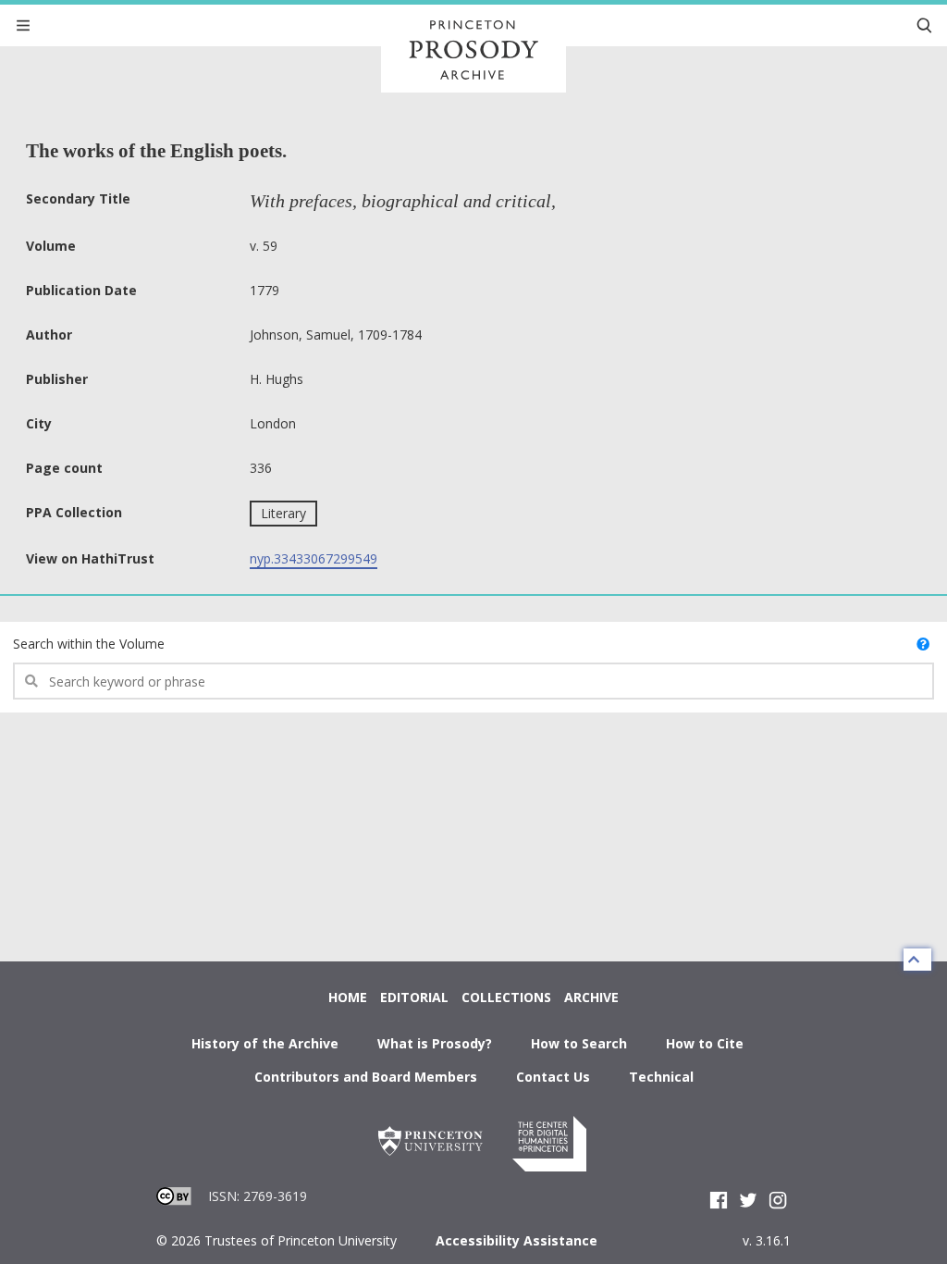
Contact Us (553, 1076)
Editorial (414, 997)
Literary (283, 513)
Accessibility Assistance (516, 1240)
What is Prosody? (434, 1043)
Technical (661, 1076)
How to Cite (705, 1043)
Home (347, 997)
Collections (506, 997)
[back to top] (917, 959)
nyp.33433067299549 (313, 558)
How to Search (579, 1043)
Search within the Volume (89, 643)
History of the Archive (264, 1043)
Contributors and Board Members (365, 1076)
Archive (591, 997)
